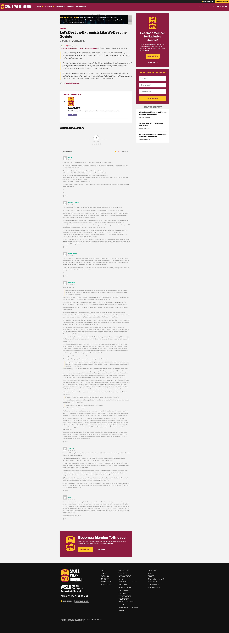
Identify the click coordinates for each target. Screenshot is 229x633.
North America (154, 587)
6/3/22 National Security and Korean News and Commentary (152, 113)
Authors (105, 576)
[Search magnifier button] (214, 6)
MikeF (70, 158)
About (39, 7)
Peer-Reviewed (125, 596)
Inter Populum (81, 7)
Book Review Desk (126, 602)
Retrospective (125, 576)
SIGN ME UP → (85, 549)
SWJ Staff (74, 107)
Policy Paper (124, 593)
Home (103, 570)
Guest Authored (125, 587)
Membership (106, 582)
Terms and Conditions (77, 621)
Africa (150, 573)
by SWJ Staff (64, 41)
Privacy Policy (65, 621)
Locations (152, 570)
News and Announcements (129, 608)
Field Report (124, 599)
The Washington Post (72, 83)
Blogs (63, 28)
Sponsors (70, 7)
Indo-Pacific (152, 582)
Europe (151, 576)
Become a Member (222, 1)
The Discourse (125, 590)
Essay (121, 579)
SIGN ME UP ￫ (153, 56)
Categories (123, 570)
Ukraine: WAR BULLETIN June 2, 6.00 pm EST (151, 124)
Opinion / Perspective (127, 582)
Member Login (208, 1)
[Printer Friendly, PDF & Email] (68, 46)
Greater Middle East (156, 579)
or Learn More (100, 549)
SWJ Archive (60, 7)
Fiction (121, 605)
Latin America (153, 585)
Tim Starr (71, 448)
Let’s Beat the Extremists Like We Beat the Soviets (78, 48)
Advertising (106, 585)
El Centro (48, 7)
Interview (123, 585)
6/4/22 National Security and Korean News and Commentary (152, 135)
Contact (105, 579)
